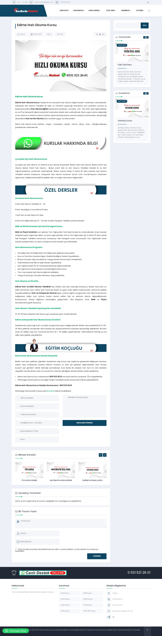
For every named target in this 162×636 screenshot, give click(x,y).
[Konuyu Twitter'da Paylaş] (100, 34)
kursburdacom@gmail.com (44, 2)
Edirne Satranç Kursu (93, 480)
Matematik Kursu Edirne (61, 480)
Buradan (50, 391)
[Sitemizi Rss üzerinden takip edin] (148, 2)
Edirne (27, 28)
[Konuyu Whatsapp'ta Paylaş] (103, 34)
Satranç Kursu (125, 121)
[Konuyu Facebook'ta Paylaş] (97, 34)
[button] (15, 630)
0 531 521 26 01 (65, 2)
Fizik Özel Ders (125, 65)
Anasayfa (20, 28)
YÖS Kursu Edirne (29, 480)
